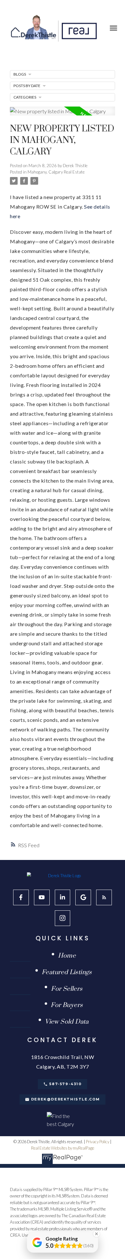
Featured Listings (67, 972)
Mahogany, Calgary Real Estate (56, 171)
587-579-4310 (65, 1084)
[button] (21, 897)
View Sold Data (67, 1022)
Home (67, 956)
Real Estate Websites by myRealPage (62, 1148)
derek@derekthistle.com (65, 1099)
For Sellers (66, 989)
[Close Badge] (96, 1234)
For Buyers (67, 1005)
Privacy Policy (97, 1141)
